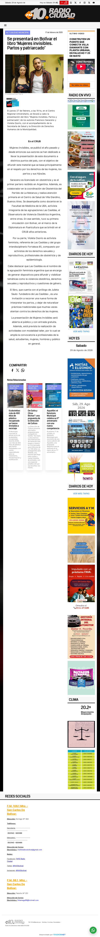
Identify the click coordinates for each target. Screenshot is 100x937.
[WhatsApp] (71, 2)
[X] (75, 2)
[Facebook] (80, 2)
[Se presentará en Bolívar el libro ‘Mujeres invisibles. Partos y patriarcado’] (12, 102)
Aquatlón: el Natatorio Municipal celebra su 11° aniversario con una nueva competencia (53, 419)
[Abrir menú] (5, 25)
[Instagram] (84, 2)
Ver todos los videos (79, 85)
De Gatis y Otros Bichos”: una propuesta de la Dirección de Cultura (34, 417)
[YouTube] (93, 2)
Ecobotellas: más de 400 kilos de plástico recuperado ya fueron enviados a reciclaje (14, 419)
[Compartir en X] (18, 370)
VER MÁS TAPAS (81, 331)
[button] (57, 2)
